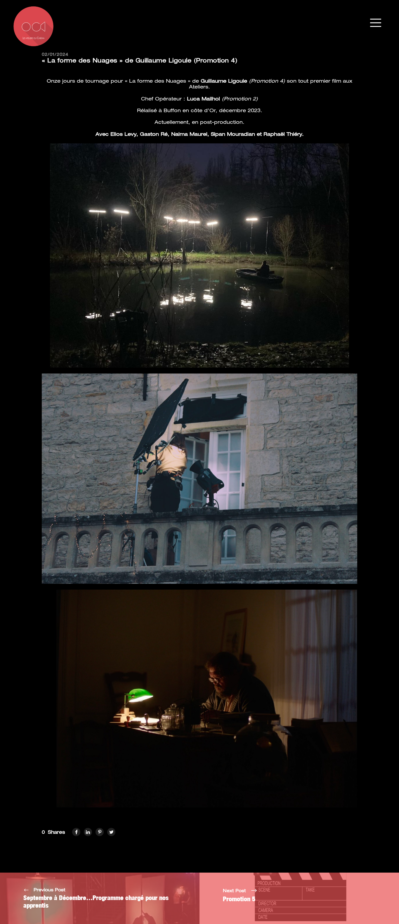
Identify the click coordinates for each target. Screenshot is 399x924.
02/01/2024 (55, 55)
